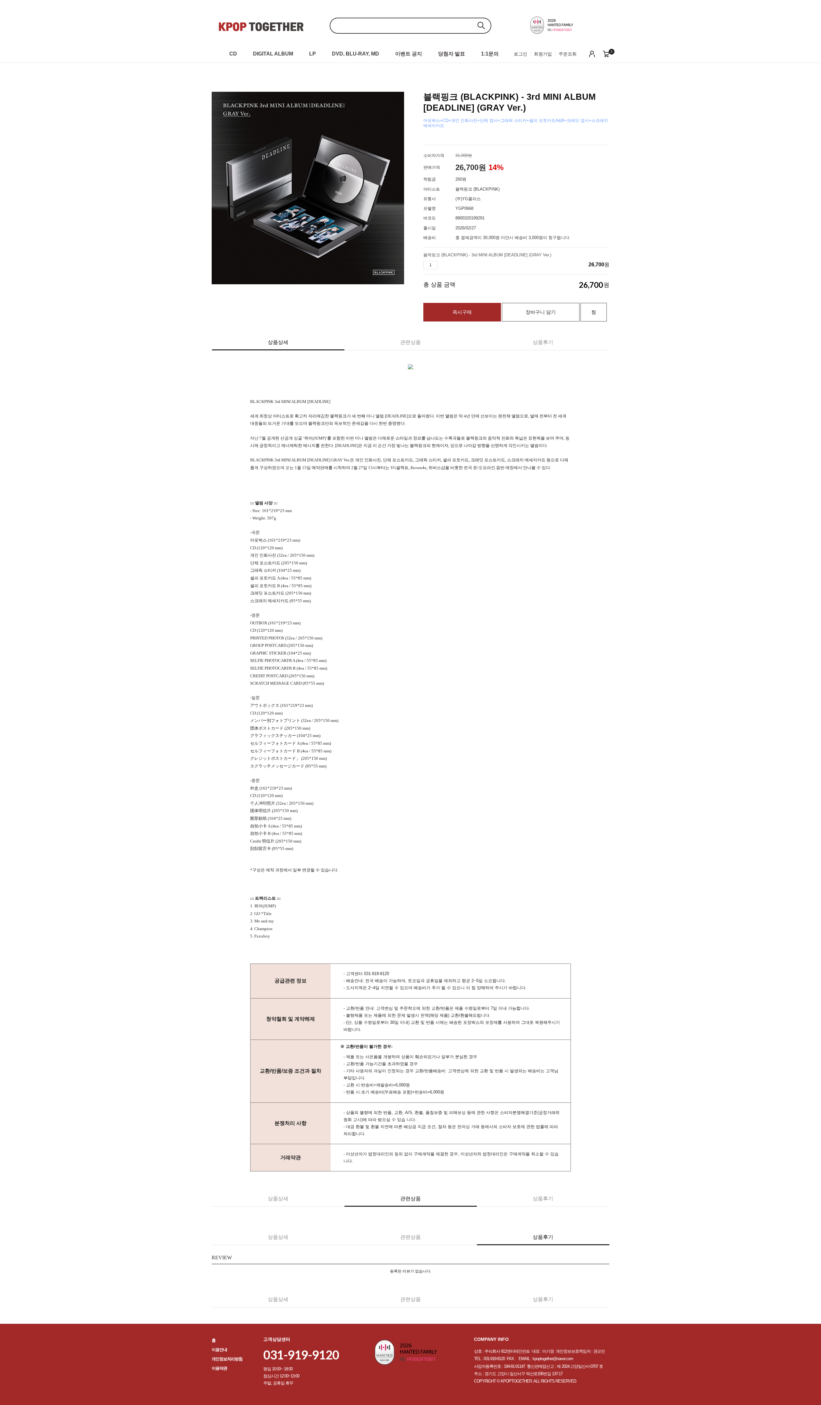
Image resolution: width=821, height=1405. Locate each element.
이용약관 (219, 1368)
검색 (481, 25)
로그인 (520, 54)
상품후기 (543, 342)
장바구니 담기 (541, 312)
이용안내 (219, 1349)
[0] (606, 53)
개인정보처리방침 (227, 1359)
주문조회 (568, 54)
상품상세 (278, 342)
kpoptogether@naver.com (553, 1358)
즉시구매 (462, 312)
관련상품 (410, 342)
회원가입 (543, 54)
